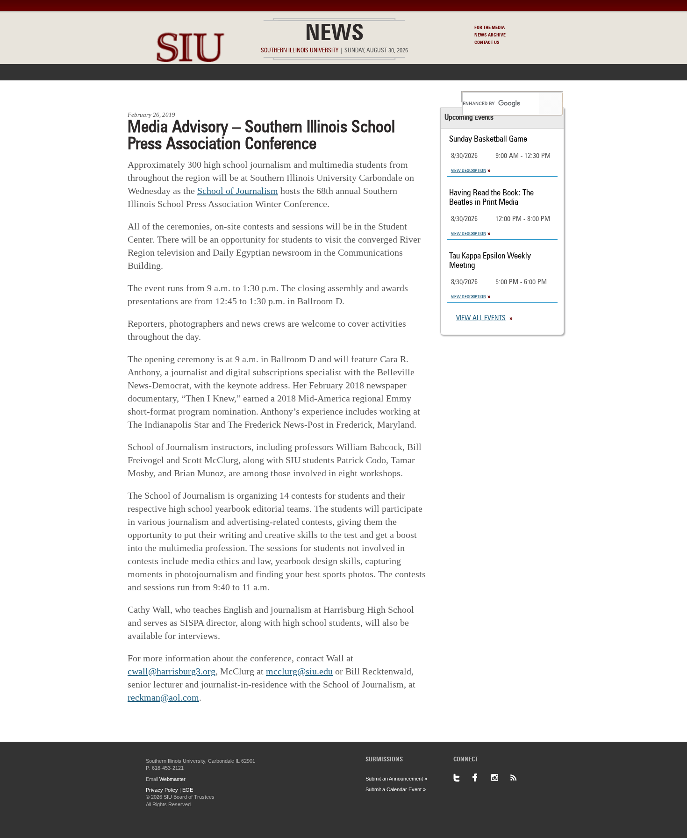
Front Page (151, 96)
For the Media (489, 27)
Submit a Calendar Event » (395, 789)
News (334, 34)
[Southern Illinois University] (190, 84)
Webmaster (172, 779)
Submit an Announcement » (396, 778)
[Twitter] (462, 778)
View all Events (481, 318)
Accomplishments (273, 96)
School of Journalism (237, 191)
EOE (187, 790)
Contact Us (487, 42)
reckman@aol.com (163, 697)
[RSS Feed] (518, 778)
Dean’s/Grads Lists (420, 96)
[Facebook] (481, 778)
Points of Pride (346, 96)
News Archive (490, 35)
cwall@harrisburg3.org (171, 671)
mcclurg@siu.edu (299, 671)
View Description (468, 170)
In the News (206, 96)
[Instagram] (500, 778)
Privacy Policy (162, 790)
